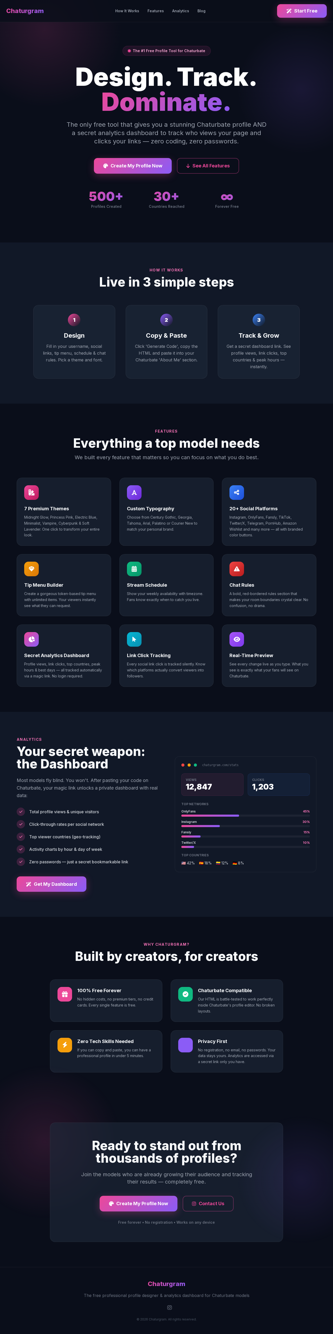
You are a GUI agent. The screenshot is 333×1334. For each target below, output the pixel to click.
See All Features (211, 165)
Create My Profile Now (136, 165)
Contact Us (211, 1203)
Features (156, 11)
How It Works (127, 11)
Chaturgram (25, 11)
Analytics (180, 11)
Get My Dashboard (55, 884)
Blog (201, 11)
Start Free (305, 11)
